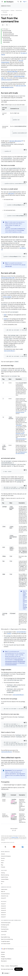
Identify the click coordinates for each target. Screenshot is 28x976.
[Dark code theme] (24, 150)
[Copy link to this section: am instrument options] (16, 458)
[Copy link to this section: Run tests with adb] (16, 273)
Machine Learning (5, 875)
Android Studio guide (5, 922)
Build (5, 314)
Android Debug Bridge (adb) (8, 277)
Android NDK (4, 931)
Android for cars (4, 896)
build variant (11, 193)
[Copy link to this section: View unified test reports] (22, 758)
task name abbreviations (15, 141)
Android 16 (3, 906)
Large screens (4, 889)
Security (3, 858)
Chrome (3, 954)
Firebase (3, 956)
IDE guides (5, 12)
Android (3, 854)
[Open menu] (2, 1)
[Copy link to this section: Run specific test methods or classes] (25, 237)
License (7, 965)
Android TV (3, 898)
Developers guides (5, 924)
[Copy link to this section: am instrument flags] (14, 365)
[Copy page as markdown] (7, 25)
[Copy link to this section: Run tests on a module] (16, 165)
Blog (2, 864)
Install (5, 319)
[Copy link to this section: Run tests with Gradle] (19, 93)
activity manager (7, 296)
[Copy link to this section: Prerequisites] (10, 782)
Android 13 (3, 912)
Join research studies (5, 943)
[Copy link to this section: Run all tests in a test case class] (20, 714)
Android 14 (3, 910)
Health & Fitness (4, 877)
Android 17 (3, 903)
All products (4, 961)
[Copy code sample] (26, 150)
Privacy (2, 881)
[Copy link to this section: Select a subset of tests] (16, 732)
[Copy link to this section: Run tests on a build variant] (19, 189)
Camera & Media (4, 879)
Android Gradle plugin (12, 71)
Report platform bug (5, 937)
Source (2, 860)
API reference (4, 927)
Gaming (3, 872)
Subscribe (18, 969)
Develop (12, 10)
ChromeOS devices (5, 893)
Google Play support (5, 941)
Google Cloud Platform (6, 958)
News (2, 862)
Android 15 (3, 908)
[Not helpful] (12, 15)
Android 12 (3, 914)
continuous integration (6, 79)
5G (1, 883)
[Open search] (18, 1)
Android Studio (6, 6)
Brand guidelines (14, 965)
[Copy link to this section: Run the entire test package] (18, 699)
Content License (14, 837)
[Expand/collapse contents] (9, 29)
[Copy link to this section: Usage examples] (12, 670)
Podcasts (3, 867)
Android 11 (3, 916)
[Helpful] (10, 15)
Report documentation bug (7, 939)
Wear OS (3, 891)
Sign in (24, 1)
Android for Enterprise (6, 856)
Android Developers (5, 10)
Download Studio (4, 929)
